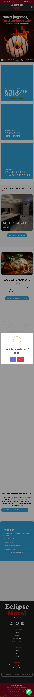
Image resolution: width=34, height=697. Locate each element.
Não (20, 359)
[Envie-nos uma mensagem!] (29, 692)
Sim (13, 359)
